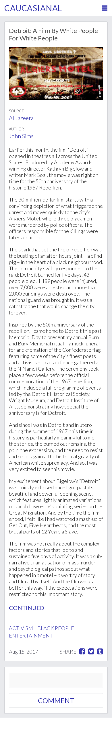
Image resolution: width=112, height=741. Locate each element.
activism (21, 628)
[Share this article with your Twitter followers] (91, 651)
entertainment (31, 635)
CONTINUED (26, 607)
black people (55, 628)
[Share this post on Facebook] (82, 651)
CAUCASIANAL (33, 8)
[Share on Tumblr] (100, 651)
